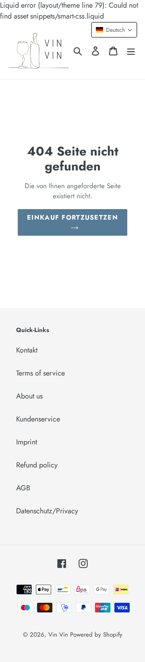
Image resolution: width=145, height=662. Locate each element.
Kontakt (26, 350)
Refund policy (37, 465)
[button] (114, 30)
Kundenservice (38, 419)
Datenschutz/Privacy (47, 511)
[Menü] (131, 50)
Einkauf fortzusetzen (72, 217)
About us (29, 396)
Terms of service (40, 373)
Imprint (26, 442)
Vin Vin (59, 634)
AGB (23, 488)
